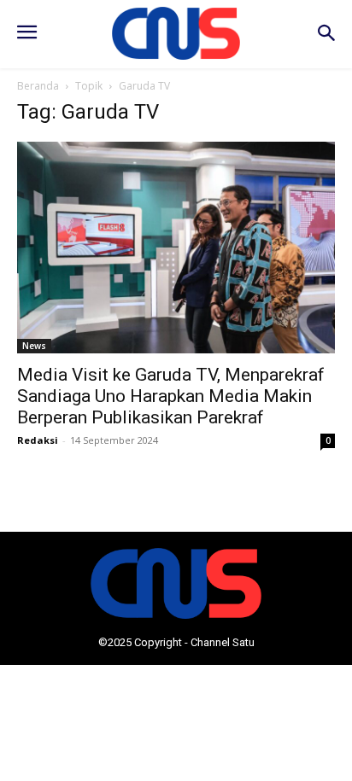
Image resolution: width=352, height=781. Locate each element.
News (34, 346)
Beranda (38, 86)
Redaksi (37, 440)
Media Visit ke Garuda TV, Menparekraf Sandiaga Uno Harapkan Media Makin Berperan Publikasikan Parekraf (171, 396)
